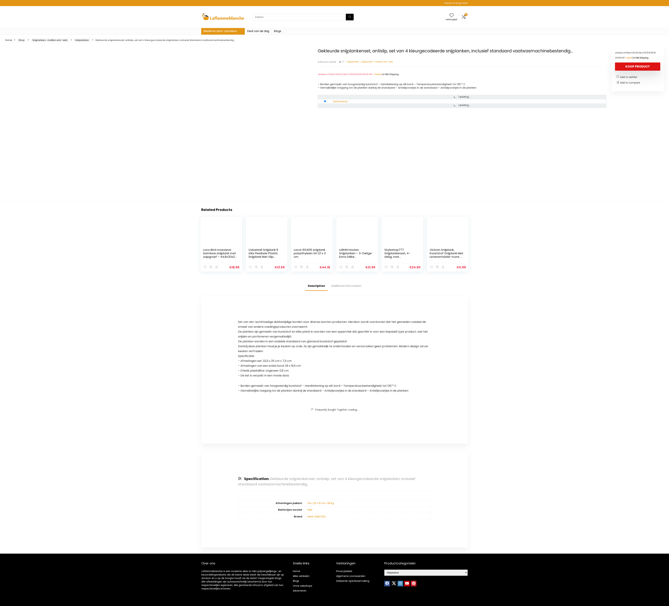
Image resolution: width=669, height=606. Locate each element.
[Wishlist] (451, 15)
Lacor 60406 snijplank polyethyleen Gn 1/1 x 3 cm (310, 253)
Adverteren (299, 590)
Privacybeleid (344, 571)
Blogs (277, 31)
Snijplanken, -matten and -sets (49, 40)
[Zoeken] (350, 17)
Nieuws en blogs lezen (456, 3)
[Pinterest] (413, 583)
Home (8, 40)
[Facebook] (387, 583)
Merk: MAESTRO (316, 516)
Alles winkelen (301, 576)
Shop (22, 40)
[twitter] (394, 583)
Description (316, 286)
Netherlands (340, 101)
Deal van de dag (258, 31)
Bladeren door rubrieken (220, 31)
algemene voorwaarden (350, 576)
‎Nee (309, 509)
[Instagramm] (400, 583)
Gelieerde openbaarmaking (352, 581)
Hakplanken (82, 40)
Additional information (346, 286)
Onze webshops (302, 586)
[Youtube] (407, 583)
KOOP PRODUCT (637, 66)
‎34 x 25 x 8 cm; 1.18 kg (320, 503)
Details (377, 74)
